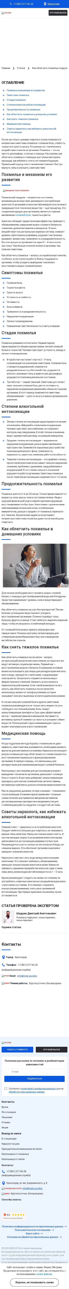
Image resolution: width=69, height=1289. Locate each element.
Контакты (8, 1101)
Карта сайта (32, 1233)
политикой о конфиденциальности (40, 1088)
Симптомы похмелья (18, 95)
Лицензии (7, 1117)
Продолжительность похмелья (23, 109)
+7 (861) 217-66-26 (23, 4)
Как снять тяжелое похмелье (22, 119)
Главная (6, 68)
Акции (5, 1127)
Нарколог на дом (10, 1144)
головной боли (23, 215)
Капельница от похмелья (15, 1154)
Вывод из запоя (11, 1133)
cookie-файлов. (44, 1274)
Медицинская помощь (19, 124)
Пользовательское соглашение (32, 1230)
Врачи (5, 1107)
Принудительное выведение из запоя (22, 1149)
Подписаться (34, 1079)
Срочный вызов (58, 13)
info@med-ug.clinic (27, 976)
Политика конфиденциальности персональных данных (32, 1226)
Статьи (21, 68)
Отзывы (6, 1122)
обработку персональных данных (27, 1092)
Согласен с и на (36, 1090)
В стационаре (9, 1138)
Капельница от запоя (13, 1159)
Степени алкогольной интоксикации (26, 104)
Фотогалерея (9, 1112)
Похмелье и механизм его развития (26, 90)
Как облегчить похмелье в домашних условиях (32, 114)
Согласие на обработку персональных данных (32, 1237)
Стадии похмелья (16, 100)
